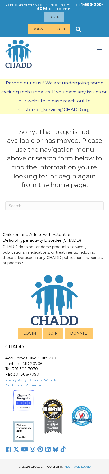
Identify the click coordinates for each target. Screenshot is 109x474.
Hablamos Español (65, 5)
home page (69, 185)
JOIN (53, 333)
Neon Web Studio (78, 466)
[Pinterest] (40, 449)
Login (54, 17)
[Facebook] (8, 449)
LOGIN (29, 333)
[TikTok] (63, 449)
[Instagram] (32, 449)
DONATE (78, 333)
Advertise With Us (42, 380)
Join (61, 29)
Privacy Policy (16, 380)
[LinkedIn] (48, 449)
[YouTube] (24, 449)
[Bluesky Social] (55, 449)
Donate (40, 29)
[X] (16, 449)
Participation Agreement (24, 385)
